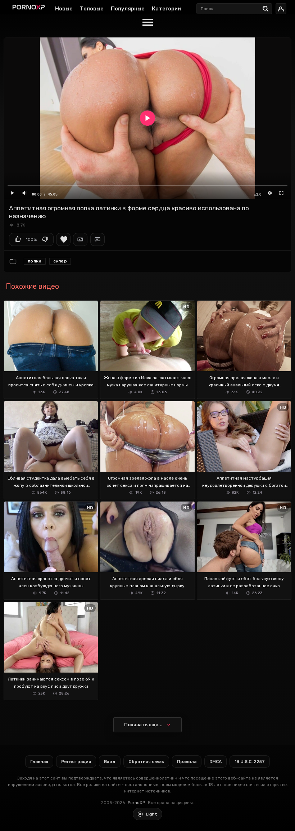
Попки (35, 261)
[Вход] (281, 8)
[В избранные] (63, 239)
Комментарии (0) (97, 239)
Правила (186, 761)
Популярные (128, 8)
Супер (60, 261)
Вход (109, 761)
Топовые (92, 8)
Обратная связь (146, 761)
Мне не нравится (45, 239)
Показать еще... (143, 724)
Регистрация (76, 761)
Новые (64, 8)
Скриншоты (80, 239)
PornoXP (136, 802)
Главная (39, 761)
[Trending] (267, 7)
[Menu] (147, 23)
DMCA (215, 761)
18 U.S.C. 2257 (250, 761)
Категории (166, 8)
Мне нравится (18, 239)
